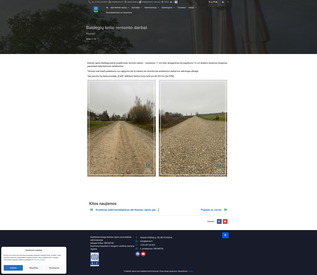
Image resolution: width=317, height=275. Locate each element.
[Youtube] (143, 253)
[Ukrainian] (216, 1)
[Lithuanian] (214, 1)
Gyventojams (167, 7)
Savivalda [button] (135, 7)
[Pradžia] (96, 10)
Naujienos (90, 33)
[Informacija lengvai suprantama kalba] (171, 2)
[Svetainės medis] (223, 2)
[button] (219, 221)
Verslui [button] (191, 7)
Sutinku (13, 268)
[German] (212, 1)
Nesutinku (33, 268)
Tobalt (190, 271)
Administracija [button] (151, 7)
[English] (210, 1)
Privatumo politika (38, 260)
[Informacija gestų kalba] (176, 2)
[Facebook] (137, 253)
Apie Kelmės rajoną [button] (118, 7)
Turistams (181, 7)
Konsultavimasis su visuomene (119, 12)
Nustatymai (54, 268)
